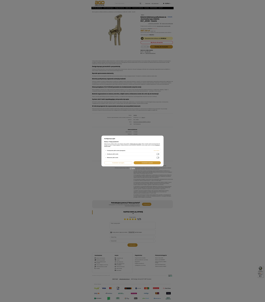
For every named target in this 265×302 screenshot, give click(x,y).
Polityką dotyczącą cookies (135, 143)
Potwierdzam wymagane (118, 162)
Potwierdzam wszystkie (147, 162)
